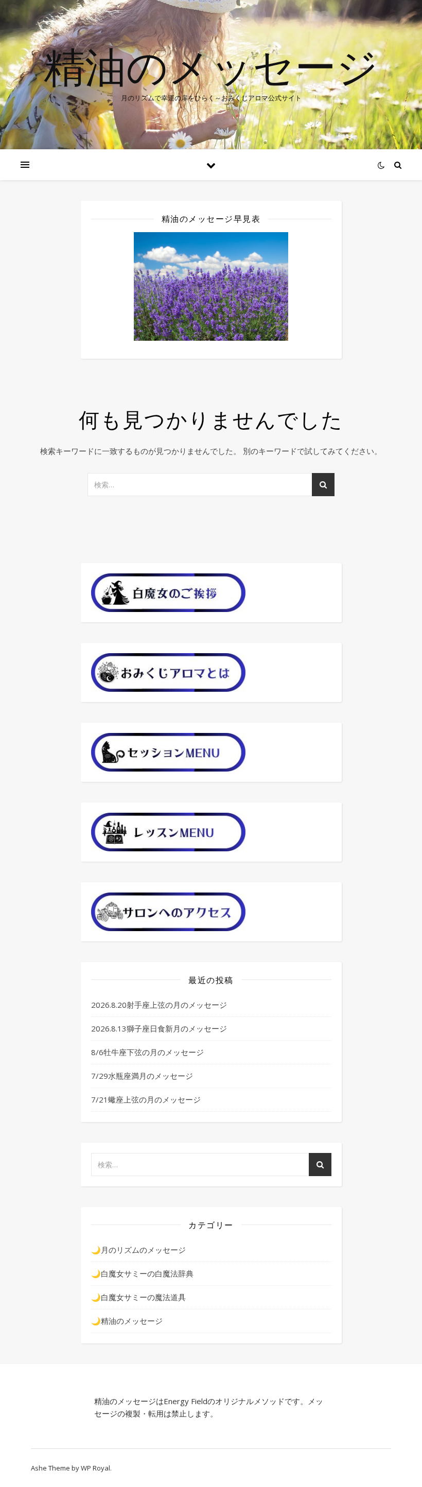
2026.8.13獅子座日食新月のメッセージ (159, 1028)
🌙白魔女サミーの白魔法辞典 (142, 1273)
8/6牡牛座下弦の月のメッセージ (147, 1052)
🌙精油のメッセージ (127, 1321)
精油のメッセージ (211, 65)
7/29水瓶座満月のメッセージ (142, 1076)
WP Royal (95, 1468)
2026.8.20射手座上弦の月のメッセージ (159, 1005)
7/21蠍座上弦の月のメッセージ (146, 1099)
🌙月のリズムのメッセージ (138, 1250)
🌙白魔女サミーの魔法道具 (138, 1297)
